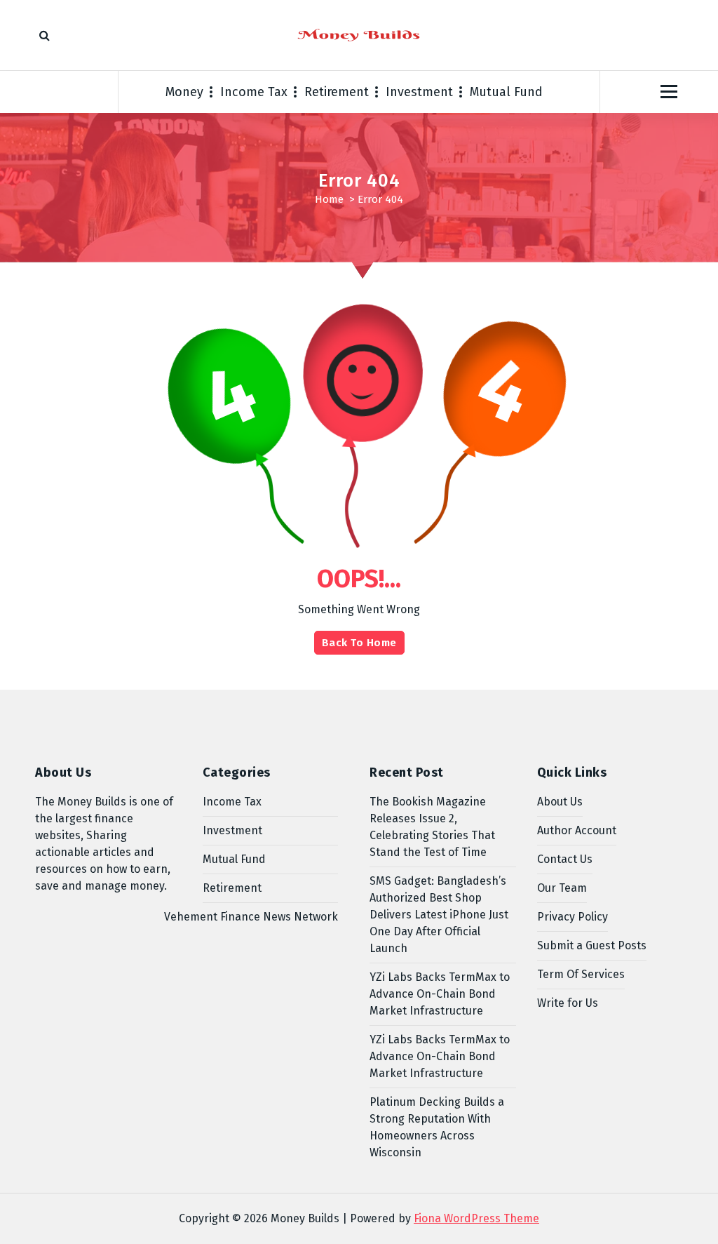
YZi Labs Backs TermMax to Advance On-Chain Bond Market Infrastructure (440, 993)
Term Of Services (581, 974)
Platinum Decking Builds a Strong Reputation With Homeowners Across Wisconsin (437, 1127)
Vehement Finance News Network (251, 916)
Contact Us (564, 859)
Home (329, 199)
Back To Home (359, 642)
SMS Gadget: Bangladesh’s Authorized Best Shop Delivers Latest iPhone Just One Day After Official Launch (439, 914)
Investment (419, 92)
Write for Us (567, 1003)
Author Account (576, 830)
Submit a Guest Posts (591, 945)
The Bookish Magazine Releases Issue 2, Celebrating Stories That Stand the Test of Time (432, 827)
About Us (560, 801)
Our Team (562, 888)
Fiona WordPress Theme (476, 1218)
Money (184, 92)
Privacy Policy (572, 916)
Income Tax (253, 92)
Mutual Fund (506, 92)
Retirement (336, 92)
